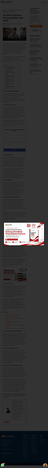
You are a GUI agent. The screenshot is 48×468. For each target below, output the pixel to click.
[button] (42, 224)
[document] (24, 234)
